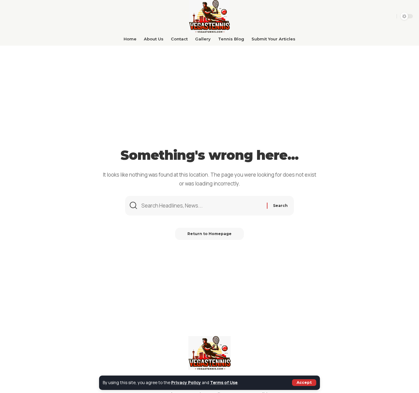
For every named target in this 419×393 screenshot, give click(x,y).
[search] (379, 16)
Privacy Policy (186, 382)
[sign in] (390, 16)
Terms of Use (223, 382)
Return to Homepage (209, 233)
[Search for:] (202, 205)
